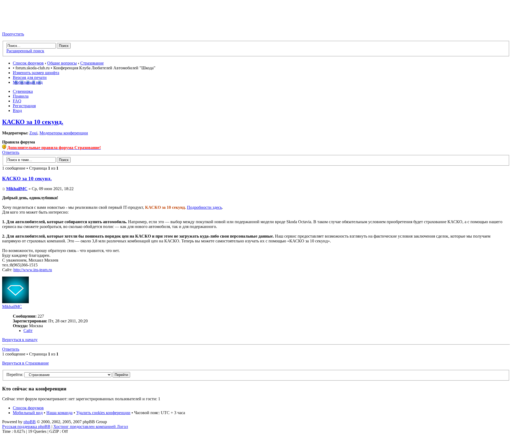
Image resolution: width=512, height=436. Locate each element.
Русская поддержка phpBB (26, 426)
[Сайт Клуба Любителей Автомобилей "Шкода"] (28, 25)
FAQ (17, 101)
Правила (21, 96)
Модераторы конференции (63, 133)
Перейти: (14, 374)
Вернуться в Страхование (25, 363)
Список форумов (28, 63)
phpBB (29, 421)
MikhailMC (16, 188)
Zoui (33, 133)
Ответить (10, 152)
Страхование (92, 63)
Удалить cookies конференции (103, 412)
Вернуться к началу (20, 339)
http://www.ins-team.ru (32, 269)
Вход (17, 110)
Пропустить (13, 34)
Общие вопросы (62, 63)
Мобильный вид (28, 82)
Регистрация (24, 105)
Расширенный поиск (25, 51)
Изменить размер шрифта (36, 72)
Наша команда (59, 412)
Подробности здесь (204, 207)
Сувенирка (23, 91)
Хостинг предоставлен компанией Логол (90, 426)
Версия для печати (30, 77)
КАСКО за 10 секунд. (32, 121)
